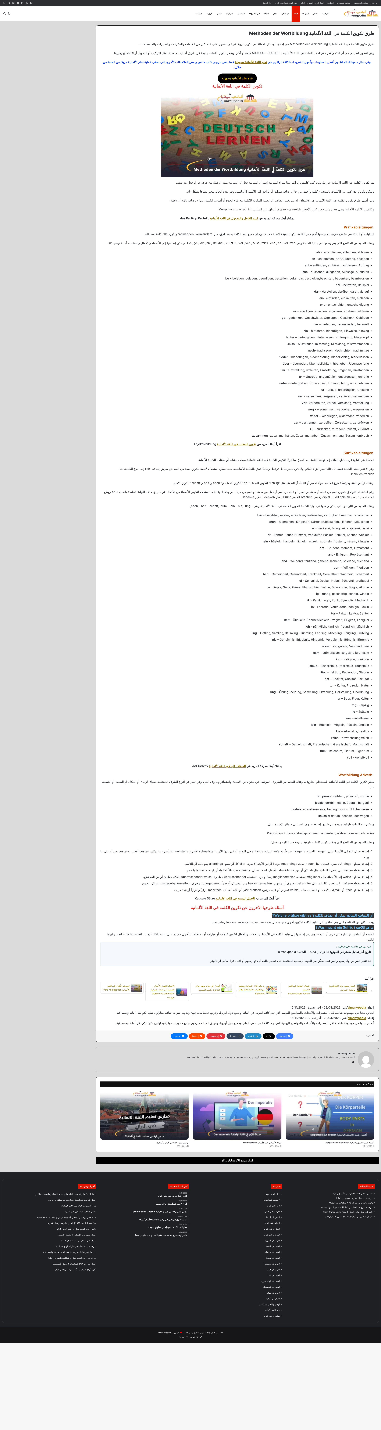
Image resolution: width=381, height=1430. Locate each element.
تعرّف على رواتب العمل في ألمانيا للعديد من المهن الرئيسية (347, 1207)
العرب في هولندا (273, 1293)
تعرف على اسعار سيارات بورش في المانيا (354, 1198)
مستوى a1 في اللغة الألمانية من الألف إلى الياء (353, 1193)
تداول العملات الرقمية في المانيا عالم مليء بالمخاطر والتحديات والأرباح (65, 1194)
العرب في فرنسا (273, 1269)
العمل (219, 13)
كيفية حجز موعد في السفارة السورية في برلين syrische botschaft (66, 1217)
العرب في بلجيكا (273, 1258)
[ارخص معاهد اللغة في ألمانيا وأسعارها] (144, 1115)
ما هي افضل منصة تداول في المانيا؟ (80, 1211)
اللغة (296, 13)
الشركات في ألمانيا (272, 1235)
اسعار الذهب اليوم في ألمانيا (312, 3)
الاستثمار (241, 13)
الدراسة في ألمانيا (272, 1211)
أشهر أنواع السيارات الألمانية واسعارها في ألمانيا (75, 1269)
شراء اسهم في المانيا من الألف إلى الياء (78, 1206)
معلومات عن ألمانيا (272, 1316)
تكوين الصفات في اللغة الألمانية (236, 444)
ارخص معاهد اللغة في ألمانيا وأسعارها (172, 1142)
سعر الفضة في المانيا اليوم (286, 3)
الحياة (266, 13)
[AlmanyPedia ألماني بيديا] (361, 13)
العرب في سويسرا (272, 1264)
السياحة (305, 13)
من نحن (374, 3)
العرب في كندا (274, 1275)
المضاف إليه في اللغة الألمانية (227, 766)
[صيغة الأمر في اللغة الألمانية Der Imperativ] (237, 1115)
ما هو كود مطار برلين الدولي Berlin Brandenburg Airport (348, 1212)
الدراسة (325, 13)
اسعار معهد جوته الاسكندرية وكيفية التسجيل (77, 1235)
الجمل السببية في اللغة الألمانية (235, 898)
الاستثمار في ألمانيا (272, 1200)
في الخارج (255, 13)
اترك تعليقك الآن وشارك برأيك (237, 1160)
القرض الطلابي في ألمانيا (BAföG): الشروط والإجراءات (349, 1216)
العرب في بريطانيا (272, 1252)
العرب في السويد (272, 1240)
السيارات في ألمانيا (272, 1229)
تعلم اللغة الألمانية (272, 1310)
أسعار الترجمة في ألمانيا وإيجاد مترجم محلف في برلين (72, 1200)
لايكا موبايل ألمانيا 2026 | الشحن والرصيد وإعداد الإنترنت (71, 1223)
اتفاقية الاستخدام (343, 3)
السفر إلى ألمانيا (273, 1217)
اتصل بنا (330, 3)
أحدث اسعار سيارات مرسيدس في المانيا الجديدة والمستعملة (69, 1252)
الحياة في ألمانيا (273, 1206)
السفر (315, 13)
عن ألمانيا (285, 13)
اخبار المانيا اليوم (273, 1194)
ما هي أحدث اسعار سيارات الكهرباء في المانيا (76, 1229)
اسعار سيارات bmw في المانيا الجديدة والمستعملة (74, 1264)
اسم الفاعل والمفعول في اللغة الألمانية (234, 218)
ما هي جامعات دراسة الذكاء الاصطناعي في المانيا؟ (351, 1203)
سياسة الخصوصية (360, 3)
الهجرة (209, 13)
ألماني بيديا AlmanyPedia (168, 1332)
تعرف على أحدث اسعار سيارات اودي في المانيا (75, 1246)
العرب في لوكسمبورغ (270, 1281)
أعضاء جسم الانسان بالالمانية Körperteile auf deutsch (350, 1142)
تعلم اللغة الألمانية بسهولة (251, 62)
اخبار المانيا (267, 3)
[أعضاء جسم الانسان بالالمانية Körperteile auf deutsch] (330, 1115)
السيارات (230, 13)
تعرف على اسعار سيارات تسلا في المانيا (78, 1240)
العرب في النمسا (273, 1246)
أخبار (275, 13)
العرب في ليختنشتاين (271, 1287)
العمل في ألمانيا (273, 1298)
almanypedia (357, 1007)
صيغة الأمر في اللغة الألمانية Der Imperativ (262, 1142)
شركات (199, 13)
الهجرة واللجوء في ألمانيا (269, 1304)
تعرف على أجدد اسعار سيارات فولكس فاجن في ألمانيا (72, 1258)
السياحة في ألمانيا (272, 1223)
